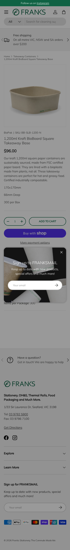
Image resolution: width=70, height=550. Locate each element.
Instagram (43, 3)
